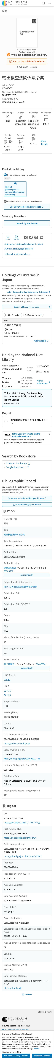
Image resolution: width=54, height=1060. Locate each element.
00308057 (8, 571)
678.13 (7, 679)
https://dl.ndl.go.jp (13, 988)
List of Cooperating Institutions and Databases (27, 292)
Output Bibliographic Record (20, 248)
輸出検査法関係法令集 (14, 534)
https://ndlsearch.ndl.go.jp (17, 743)
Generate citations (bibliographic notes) (25, 244)
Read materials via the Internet (15, 1029)
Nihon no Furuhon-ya (17, 463)
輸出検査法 (9, 664)
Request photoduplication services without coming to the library (14, 190)
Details (36, 1048)
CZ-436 (7, 690)
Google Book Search (16, 467)
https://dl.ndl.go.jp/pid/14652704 (20, 837)
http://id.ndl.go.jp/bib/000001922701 (22, 758)
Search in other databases (18, 254)
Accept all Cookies (42, 1055)
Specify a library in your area (26, 307)
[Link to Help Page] (34, 51)
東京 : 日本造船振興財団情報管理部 (20, 586)
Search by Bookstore (27, 223)
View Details (44, 142)
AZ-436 (7, 694)
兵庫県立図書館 (40, 340)
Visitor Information (42, 382)
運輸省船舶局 (10, 567)
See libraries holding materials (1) (27, 206)
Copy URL (16, 239)
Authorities (26, 574)
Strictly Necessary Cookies (16, 1055)
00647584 (40, 664)
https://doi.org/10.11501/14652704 (21, 822)
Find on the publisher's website (28, 61)
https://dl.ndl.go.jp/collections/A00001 (23, 856)
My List (8, 239)
